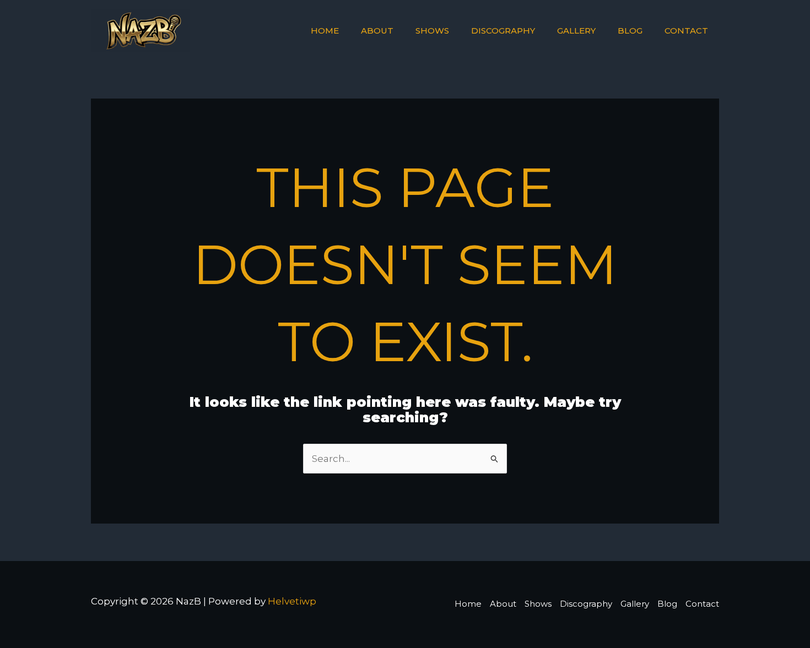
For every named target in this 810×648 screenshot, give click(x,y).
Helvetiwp (292, 601)
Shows (432, 30)
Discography (503, 30)
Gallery (576, 30)
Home (325, 30)
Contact (686, 30)
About (377, 30)
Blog (630, 30)
